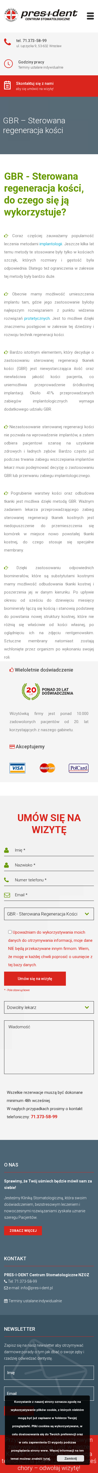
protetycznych (37, 318)
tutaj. (47, 1458)
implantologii (50, 243)
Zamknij (71, 1458)
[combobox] (49, 914)
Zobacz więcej (23, 1231)
